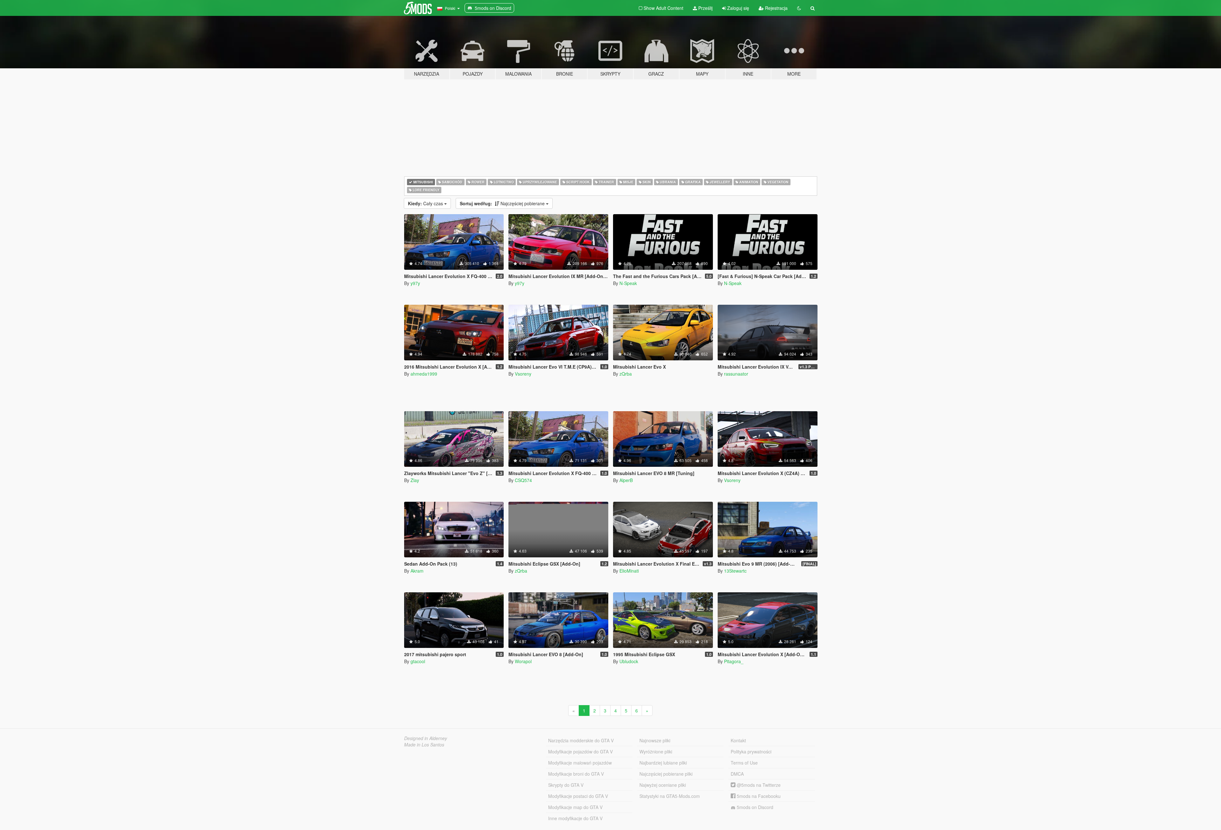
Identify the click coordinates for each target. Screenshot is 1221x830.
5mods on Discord (754, 807)
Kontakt (738, 740)
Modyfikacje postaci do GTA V (578, 796)
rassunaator (736, 374)
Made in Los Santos (424, 744)
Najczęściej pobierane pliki (666, 774)
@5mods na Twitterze (758, 785)
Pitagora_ (733, 661)
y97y (415, 283)
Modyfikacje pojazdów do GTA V (580, 751)
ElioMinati (629, 571)
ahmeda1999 (423, 374)
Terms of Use (744, 762)
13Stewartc (735, 571)
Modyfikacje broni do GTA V (576, 774)
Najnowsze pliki (654, 740)
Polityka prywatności (751, 751)
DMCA (737, 774)
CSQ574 (523, 480)
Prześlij (705, 8)
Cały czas (426, 203)
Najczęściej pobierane (503, 203)
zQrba (625, 374)
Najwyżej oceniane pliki (662, 785)
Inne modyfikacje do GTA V (575, 818)
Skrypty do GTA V (565, 785)
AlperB (626, 480)
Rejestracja (776, 8)
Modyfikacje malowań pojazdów (580, 762)
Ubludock (628, 661)
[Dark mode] (799, 8)
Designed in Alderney (425, 738)
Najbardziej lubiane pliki (663, 762)
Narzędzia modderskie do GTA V (581, 740)
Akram (417, 571)
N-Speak (628, 283)
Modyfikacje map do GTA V (575, 807)
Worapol (523, 661)
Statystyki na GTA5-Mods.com (669, 796)
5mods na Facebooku (758, 796)
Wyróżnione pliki (655, 751)
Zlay (414, 480)
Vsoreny (523, 374)
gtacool (417, 661)
